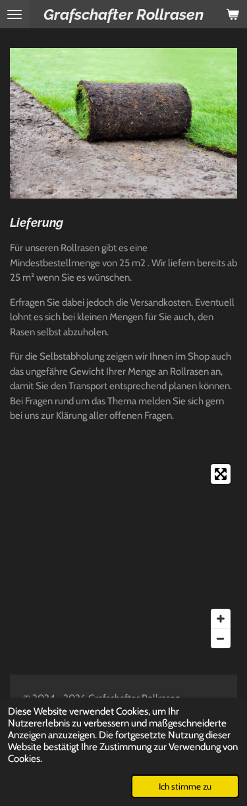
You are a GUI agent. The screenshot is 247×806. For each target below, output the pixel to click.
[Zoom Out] (221, 638)
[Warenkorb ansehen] (232, 14)
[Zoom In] (221, 618)
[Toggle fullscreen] (221, 474)
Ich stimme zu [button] (185, 786)
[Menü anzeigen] (14, 14)
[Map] (123, 556)
